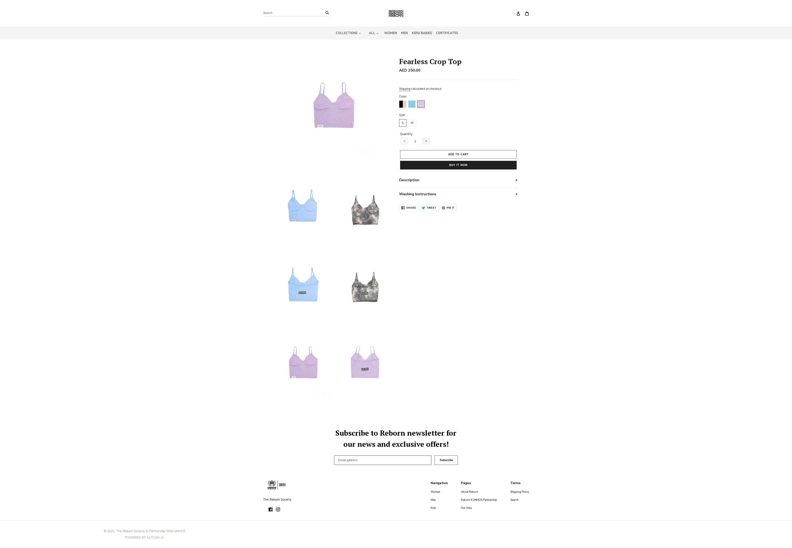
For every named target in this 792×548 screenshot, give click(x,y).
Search (514, 500)
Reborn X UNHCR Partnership (479, 500)
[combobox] (296, 13)
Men (433, 500)
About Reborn (469, 492)
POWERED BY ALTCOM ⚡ (144, 537)
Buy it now (458, 165)
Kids (433, 508)
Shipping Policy (519, 492)
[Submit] (327, 12)
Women (435, 492)
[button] (404, 141)
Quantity (406, 134)
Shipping (404, 89)
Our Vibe (466, 508)
